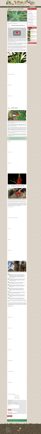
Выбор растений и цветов (31, 16)
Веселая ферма (30, 13)
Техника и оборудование (31, 19)
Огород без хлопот (30, 10)
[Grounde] (20, 2)
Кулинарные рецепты (30, 22)
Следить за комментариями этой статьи (12, 413)
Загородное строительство (31, 25)
